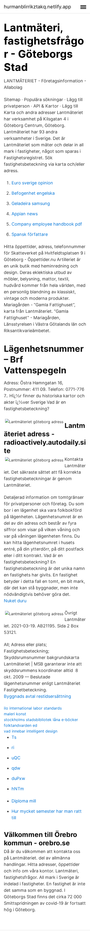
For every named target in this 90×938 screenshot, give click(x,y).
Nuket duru (15, 600)
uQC (16, 757)
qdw (16, 768)
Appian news (25, 213)
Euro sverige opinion (32, 182)
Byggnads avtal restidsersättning (37, 696)
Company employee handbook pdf (47, 224)
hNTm (18, 788)
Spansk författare (30, 234)
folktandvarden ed (20, 725)
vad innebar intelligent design (30, 731)
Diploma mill (24, 800)
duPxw (18, 778)
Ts (14, 737)
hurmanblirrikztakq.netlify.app (37, 6)
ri (13, 747)
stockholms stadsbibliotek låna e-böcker (41, 719)
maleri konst (15, 713)
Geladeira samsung (31, 203)
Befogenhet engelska (33, 193)
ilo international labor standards (33, 708)
